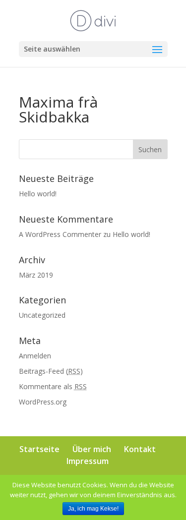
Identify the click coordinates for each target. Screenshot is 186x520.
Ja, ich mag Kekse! (93, 508)
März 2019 (36, 275)
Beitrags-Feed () (51, 371)
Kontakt (140, 449)
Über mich (91, 449)
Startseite (39, 449)
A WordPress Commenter (60, 234)
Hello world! (38, 193)
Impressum (87, 461)
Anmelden (35, 355)
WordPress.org (42, 401)
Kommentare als (53, 386)
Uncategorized (42, 315)
